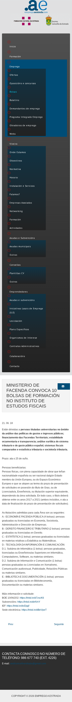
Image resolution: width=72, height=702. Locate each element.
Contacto (14, 366)
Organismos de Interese (23, 337)
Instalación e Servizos (22, 186)
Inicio (13, 46)
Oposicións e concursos (23, 83)
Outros (13, 281)
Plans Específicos (19, 329)
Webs (13, 133)
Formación (15, 56)
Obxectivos (16, 160)
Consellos (15, 264)
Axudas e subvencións (22, 300)
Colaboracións (17, 356)
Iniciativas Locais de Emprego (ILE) (26, 310)
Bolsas (13, 91)
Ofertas (14, 75)
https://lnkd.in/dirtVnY (28, 601)
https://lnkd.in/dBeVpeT (34, 609)
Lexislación (16, 321)
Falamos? (15, 194)
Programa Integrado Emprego (26, 117)
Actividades (16, 228)
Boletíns (14, 100)
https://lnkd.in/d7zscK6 (32, 597)
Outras (13, 254)
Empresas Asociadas (21, 202)
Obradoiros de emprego (23, 125)
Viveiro (13, 143)
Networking (16, 211)
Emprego (15, 66)
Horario (14, 177)
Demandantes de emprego (25, 108)
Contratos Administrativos (24, 346)
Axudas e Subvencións (22, 238)
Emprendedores (19, 291)
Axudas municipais (20, 246)
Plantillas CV (17, 273)
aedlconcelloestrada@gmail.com (28, 663)
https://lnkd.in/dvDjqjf (18, 605)
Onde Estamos (18, 152)
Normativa (15, 169)
